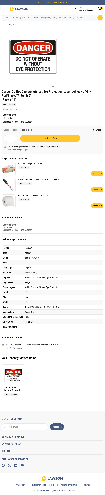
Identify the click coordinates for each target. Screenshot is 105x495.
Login (6, 130)
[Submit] (100, 17)
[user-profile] (76, 9)
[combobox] (52, 18)
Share (98, 130)
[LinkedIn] (15, 465)
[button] (48, 86)
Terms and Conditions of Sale (43, 485)
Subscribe (57, 427)
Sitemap (87, 485)
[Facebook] (3, 465)
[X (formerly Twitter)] (9, 465)
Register (15, 130)
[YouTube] (22, 465)
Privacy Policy (20, 485)
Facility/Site (11, 25)
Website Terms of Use (69, 485)
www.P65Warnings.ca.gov (18, 150)
